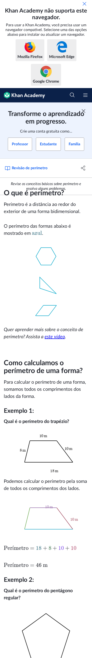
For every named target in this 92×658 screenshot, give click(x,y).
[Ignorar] (84, 4)
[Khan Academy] (22, 95)
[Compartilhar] (83, 168)
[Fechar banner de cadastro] (83, 111)
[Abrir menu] (85, 95)
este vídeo (55, 336)
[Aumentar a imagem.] (46, 256)
